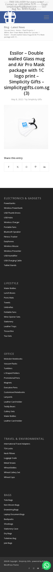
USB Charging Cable (13, 260)
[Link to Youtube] (38, 568)
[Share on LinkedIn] (44, 166)
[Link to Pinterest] (42, 568)
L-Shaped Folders (12, 373)
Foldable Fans (10, 312)
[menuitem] (45, 17)
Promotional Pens (12, 378)
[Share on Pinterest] (35, 166)
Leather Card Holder (13, 401)
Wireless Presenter (12, 251)
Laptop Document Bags (14, 514)
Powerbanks (9, 203)
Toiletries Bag (10, 538)
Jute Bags (8, 543)
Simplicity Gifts (35, 99)
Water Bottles (10, 288)
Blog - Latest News (14, 27)
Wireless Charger (11, 222)
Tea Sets (8, 336)
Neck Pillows (9, 453)
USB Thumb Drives (12, 212)
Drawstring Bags (11, 509)
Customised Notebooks (14, 392)
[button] (46, 565)
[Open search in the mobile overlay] (35, 17)
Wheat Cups (9, 477)
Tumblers (8, 368)
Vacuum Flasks (10, 363)
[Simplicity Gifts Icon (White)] (22, 17)
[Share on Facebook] (8, 166)
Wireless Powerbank (13, 208)
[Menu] (45, 17)
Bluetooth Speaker (12, 231)
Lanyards (8, 397)
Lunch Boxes (9, 293)
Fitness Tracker (11, 236)
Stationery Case (11, 528)
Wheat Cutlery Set (12, 472)
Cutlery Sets (9, 411)
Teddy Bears (9, 406)
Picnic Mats (9, 297)
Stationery (8, 321)
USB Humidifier (10, 255)
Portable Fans (10, 227)
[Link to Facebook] (29, 568)
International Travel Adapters (17, 443)
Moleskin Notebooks (13, 358)
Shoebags (8, 524)
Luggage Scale (10, 458)
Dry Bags (8, 533)
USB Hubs (8, 217)
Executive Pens (11, 387)
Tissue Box (9, 331)
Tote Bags (8, 500)
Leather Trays (10, 326)
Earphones (9, 241)
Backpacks (9, 519)
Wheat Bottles (10, 467)
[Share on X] (17, 166)
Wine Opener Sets (12, 316)
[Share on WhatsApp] (26, 166)
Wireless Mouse (11, 246)
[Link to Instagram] (33, 568)
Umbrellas (8, 307)
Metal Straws (10, 463)
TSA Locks (8, 448)
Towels (7, 302)
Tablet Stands (10, 265)
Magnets (8, 382)
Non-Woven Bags (11, 505)
